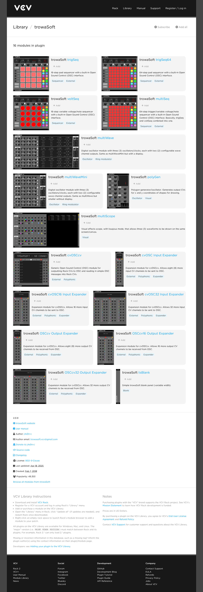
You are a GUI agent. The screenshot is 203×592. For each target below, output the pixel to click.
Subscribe (163, 27)
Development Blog (107, 572)
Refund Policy (126, 519)
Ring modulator (104, 159)
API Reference (104, 581)
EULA (148, 572)
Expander (158, 276)
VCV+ (16, 572)
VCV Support (118, 524)
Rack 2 (16, 568)
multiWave (106, 138)
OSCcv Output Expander (59, 333)
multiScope (106, 216)
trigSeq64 (163, 59)
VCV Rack (43, 502)
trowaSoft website (25, 423)
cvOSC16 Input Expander (67, 294)
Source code (23, 450)
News (16, 581)
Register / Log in (175, 8)
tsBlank (144, 372)
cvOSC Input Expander (159, 255)
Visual (148, 198)
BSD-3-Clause (32, 460)
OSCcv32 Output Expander (86, 372)
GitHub (100, 568)
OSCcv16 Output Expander (153, 333)
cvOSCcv (74, 255)
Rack (115, 8)
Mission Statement (112, 505)
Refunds (150, 575)
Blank (126, 390)
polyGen (153, 177)
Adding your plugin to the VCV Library (50, 546)
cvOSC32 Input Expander (164, 294)
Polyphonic (69, 279)
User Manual (19, 575)
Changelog (21, 455)
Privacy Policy (153, 578)
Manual (141, 8)
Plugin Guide (103, 578)
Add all (182, 27)
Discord (62, 584)
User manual (21, 428)
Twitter (61, 578)
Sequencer (57, 81)
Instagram (63, 572)
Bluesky (62, 581)
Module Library (21, 578)
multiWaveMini (76, 177)
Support (155, 8)
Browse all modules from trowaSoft (31, 482)
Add (57, 66)
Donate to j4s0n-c (25, 444)
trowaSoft (44, 26)
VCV (15, 563)
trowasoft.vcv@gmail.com (44, 439)
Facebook (63, 575)
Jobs (148, 581)
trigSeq (73, 59)
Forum (61, 568)
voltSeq (73, 99)
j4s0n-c (28, 434)
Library (127, 8)
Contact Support (154, 568)
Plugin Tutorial (104, 575)
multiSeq (162, 99)
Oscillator (87, 159)
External (70, 81)
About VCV (151, 584)
